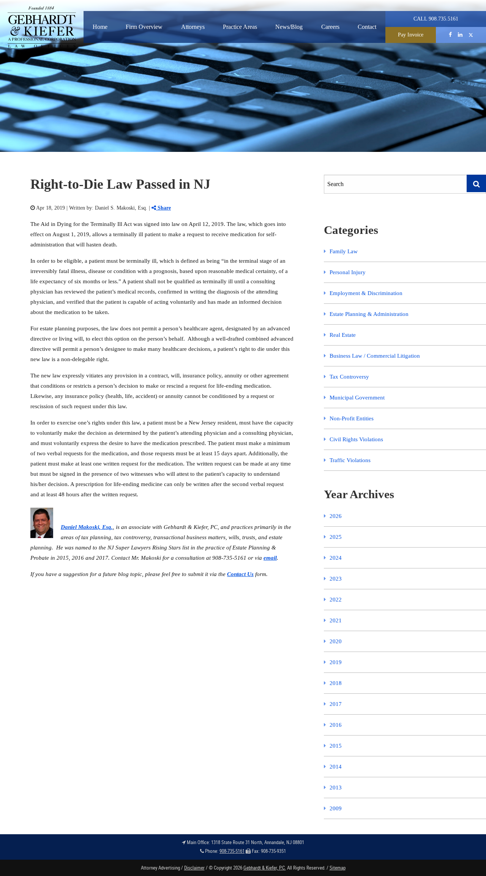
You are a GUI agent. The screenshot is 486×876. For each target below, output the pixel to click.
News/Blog (289, 27)
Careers (330, 27)
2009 (336, 808)
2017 (336, 704)
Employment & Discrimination (366, 293)
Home (100, 27)
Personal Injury (348, 272)
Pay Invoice (410, 35)
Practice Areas (240, 27)
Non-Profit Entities (352, 418)
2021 (336, 620)
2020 (336, 641)
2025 (336, 537)
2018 (336, 683)
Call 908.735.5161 (435, 19)
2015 (336, 746)
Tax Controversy (349, 377)
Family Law (344, 251)
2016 (336, 725)
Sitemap (338, 867)
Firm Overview (144, 27)
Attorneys (193, 27)
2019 (336, 662)
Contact (367, 27)
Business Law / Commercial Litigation (375, 356)
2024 (336, 558)
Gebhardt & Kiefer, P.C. (264, 867)
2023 (336, 579)
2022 (336, 600)
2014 (336, 767)
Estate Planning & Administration (369, 314)
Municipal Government (357, 398)
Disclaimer (194, 867)
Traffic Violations (350, 460)
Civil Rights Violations (356, 439)
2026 (336, 516)
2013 (336, 787)
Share (163, 208)
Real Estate (343, 335)
